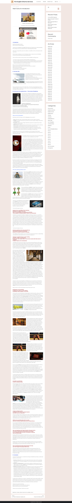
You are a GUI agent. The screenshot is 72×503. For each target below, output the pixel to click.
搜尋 (48, 7)
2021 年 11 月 (50, 65)
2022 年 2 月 (50, 60)
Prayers (44, 1)
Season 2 (32, 492)
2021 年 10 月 (50, 67)
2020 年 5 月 (50, 96)
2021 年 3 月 (50, 79)
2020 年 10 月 (50, 87)
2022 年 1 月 (50, 62)
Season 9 (49, 144)
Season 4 (49, 135)
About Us (56, 1)
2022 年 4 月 (50, 56)
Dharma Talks (49, 1)
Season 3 (49, 134)
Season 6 (49, 139)
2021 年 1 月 (50, 82)
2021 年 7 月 (50, 72)
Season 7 (49, 141)
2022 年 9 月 (50, 48)
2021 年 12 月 (50, 63)
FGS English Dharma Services (23, 1)
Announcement (50, 108)
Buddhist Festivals (51, 111)
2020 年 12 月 (50, 84)
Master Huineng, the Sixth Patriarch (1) (52, 28)
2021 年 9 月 (50, 68)
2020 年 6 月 (50, 94)
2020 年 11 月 (50, 86)
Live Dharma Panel (51, 123)
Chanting (18, 492)
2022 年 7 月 (50, 51)
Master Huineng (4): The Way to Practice (53, 19)
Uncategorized (50, 147)
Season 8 (49, 142)
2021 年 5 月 (50, 75)
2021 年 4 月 (50, 77)
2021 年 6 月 (50, 74)
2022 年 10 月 (50, 46)
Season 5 (49, 137)
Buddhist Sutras (14, 492)
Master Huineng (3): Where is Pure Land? (53, 22)
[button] (60, 2)
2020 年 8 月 (50, 91)
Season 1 (49, 130)
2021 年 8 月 (50, 70)
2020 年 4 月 (50, 98)
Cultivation (38, 1)
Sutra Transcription (51, 146)
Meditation (50, 125)
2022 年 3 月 (50, 58)
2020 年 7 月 (50, 93)
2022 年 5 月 (50, 55)
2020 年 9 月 (50, 89)
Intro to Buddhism (28, 492)
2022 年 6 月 (50, 53)
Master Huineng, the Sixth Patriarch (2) (52, 25)
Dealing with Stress (51, 118)
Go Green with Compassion (52, 17)
